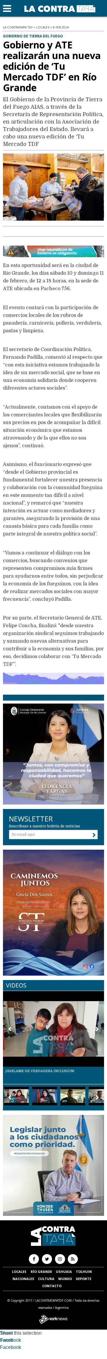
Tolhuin (84, 1271)
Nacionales (23, 1278)
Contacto (52, 1286)
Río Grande (41, 1271)
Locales (19, 1271)
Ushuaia (64, 1271)
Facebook (10, 1340)
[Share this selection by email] (3, 1348)
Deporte (83, 1278)
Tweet (6, 1333)
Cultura (46, 1278)
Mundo (65, 1278)
